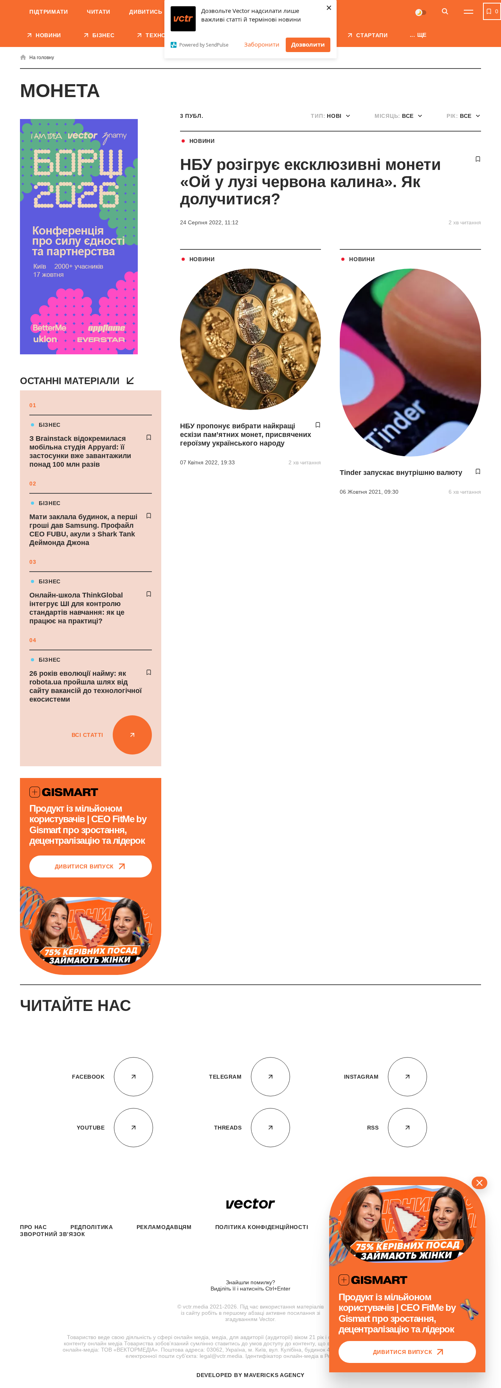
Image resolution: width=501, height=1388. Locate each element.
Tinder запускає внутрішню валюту (401, 473)
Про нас (33, 1227)
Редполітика (91, 1227)
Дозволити (308, 44)
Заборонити (261, 44)
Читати (98, 12)
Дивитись (145, 12)
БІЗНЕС (50, 425)
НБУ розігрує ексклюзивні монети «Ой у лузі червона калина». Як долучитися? (310, 182)
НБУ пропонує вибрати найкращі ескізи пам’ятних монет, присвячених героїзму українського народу (245, 434)
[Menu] (468, 11)
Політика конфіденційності (261, 1227)
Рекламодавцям (164, 1227)
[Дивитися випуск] (91, 931)
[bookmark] (149, 437)
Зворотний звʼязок (52, 1234)
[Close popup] (479, 1183)
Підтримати (48, 12)
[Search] (445, 12)
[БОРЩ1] (79, 237)
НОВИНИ (202, 141)
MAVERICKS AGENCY (274, 1375)
